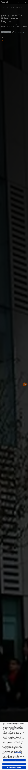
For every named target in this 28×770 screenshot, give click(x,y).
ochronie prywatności (12, 753)
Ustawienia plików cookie (13, 760)
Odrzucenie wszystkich (14, 763)
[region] (14, 746)
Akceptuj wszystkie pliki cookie (14, 767)
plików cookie (18, 752)
